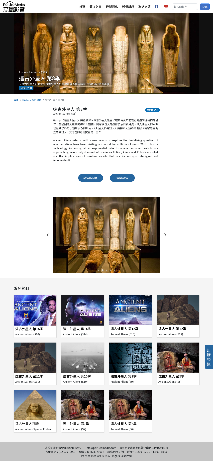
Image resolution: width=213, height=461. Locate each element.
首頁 (82, 6)
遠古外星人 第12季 (172, 328)
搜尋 (205, 7)
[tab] (98, 270)
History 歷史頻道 (31, 100)
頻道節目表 (90, 178)
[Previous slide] (48, 234)
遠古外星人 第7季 (76, 423)
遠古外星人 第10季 (77, 376)
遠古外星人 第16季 (29, 328)
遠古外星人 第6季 (124, 423)
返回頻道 (122, 178)
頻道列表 (96, 6)
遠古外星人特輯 (27, 423)
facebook (157, 6)
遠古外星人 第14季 (77, 328)
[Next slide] (165, 234)
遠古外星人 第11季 (29, 376)
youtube (166, 6)
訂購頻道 (209, 357)
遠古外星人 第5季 (171, 376)
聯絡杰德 (144, 6)
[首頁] (14, 3)
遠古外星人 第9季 (124, 376)
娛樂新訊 (128, 6)
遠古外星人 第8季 (39, 78)
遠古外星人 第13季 (124, 328)
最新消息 (112, 6)
